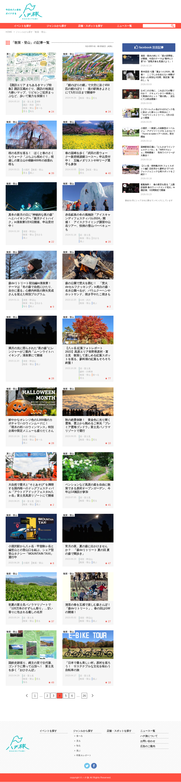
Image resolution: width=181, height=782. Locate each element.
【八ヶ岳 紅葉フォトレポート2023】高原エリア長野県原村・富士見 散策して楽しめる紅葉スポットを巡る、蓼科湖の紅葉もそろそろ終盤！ (87, 355)
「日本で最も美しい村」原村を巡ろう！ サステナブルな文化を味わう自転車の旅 (87, 666)
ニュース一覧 (124, 25)
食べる (39, 108)
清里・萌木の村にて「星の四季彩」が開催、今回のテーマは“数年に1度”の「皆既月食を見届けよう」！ (158, 59)
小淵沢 (26, 169)
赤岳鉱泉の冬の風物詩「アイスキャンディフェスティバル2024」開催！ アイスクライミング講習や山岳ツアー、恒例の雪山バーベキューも (87, 222)
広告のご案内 (147, 746)
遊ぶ (32, 173)
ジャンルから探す (56, 25)
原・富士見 (28, 101)
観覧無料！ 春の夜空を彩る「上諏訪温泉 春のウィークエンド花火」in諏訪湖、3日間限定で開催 (158, 187)
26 (84, 695)
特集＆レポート (83, 755)
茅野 (38, 101)
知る (32, 111)
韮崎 (82, 169)
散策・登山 (28, 108)
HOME (9, 32)
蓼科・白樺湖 (86, 371)
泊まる (39, 234)
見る (25, 111)
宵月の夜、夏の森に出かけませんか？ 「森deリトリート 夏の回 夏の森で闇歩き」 (87, 550)
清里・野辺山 (29, 231)
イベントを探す (22, 25)
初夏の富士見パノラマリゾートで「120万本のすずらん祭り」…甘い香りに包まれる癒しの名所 (30, 608)
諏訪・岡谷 (28, 105)
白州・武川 (85, 300)
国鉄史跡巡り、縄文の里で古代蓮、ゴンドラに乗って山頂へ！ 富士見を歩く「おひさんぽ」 (31, 666)
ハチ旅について (149, 736)
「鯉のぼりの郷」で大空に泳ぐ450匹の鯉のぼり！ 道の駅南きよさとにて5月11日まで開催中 (87, 89)
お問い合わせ (147, 741)
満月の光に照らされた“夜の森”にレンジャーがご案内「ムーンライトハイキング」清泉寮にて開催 (31, 352)
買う (39, 105)
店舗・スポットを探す (90, 25)
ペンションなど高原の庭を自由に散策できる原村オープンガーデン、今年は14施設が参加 (87, 488)
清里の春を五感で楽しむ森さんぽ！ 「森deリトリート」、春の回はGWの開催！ (89, 608)
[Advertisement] (111, 11)
